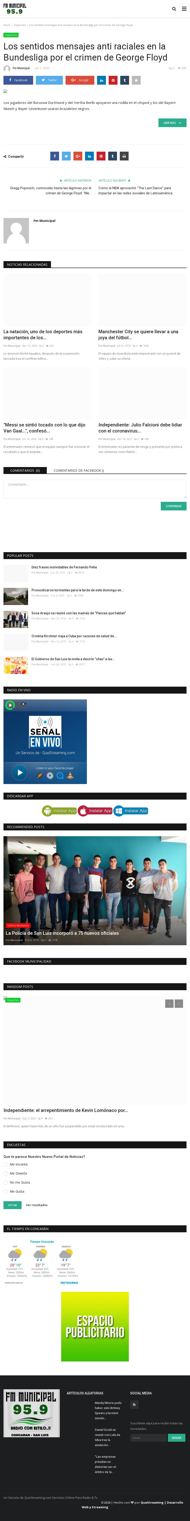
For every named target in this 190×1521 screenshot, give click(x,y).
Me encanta (19, 1164)
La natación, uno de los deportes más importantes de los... (42, 334)
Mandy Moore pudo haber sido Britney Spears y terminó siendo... (108, 1410)
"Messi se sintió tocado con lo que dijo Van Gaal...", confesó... (44, 428)
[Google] (77, 156)
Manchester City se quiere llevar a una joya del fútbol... (138, 334)
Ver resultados (37, 1205)
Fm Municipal (21, 68)
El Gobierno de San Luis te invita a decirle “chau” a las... (73, 659)
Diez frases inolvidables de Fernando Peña (64, 567)
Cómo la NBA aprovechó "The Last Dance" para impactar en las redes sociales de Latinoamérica (135, 190)
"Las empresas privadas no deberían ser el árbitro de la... (105, 1464)
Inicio (6, 25)
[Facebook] (54, 156)
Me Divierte (18, 1173)
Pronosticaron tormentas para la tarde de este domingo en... (78, 590)
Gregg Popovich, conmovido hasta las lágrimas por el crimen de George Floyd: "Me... (50, 190)
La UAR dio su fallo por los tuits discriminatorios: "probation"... (69, 1110)
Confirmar (173, 506)
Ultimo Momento (18, 925)
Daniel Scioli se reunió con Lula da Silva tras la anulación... (107, 1437)
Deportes (20, 25)
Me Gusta (17, 1191)
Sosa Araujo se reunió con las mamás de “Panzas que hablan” (79, 613)
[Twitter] (66, 156)
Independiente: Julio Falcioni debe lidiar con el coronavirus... (140, 428)
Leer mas (171, 123)
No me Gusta (20, 1182)
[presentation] (169, 1003)
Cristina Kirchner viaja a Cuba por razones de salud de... (74, 636)
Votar (12, 1205)
